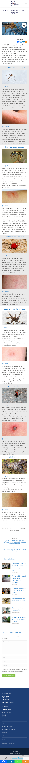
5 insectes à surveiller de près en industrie (19, 600)
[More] (26, 42)
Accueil (3, 719)
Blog (3, 723)
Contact (3, 739)
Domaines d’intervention (7, 726)
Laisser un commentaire (14, 530)
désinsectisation (7, 23)
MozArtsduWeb (23, 750)
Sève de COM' (17, 753)
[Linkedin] (23, 42)
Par (17, 528)
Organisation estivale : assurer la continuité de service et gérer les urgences (19, 567)
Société (3, 736)
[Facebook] (18, 42)
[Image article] (6, 566)
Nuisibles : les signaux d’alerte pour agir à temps (19, 590)
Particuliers (4, 732)
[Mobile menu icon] (26, 4)
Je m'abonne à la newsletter (8, 743)
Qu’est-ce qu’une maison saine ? (17, 609)
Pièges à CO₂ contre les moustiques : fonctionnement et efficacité (19, 579)
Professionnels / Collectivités (8, 729)
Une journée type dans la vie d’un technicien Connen (19, 619)
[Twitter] (21, 42)
